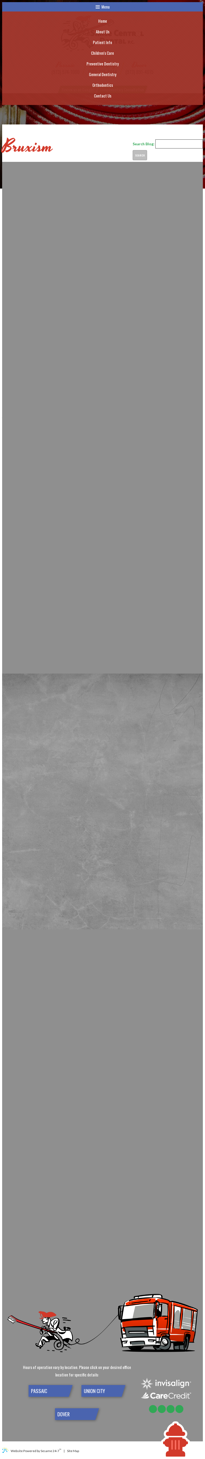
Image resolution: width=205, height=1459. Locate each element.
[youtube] (171, 1409)
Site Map (73, 1451)
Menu (105, 7)
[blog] (179, 1409)
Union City (94, 1390)
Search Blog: (144, 144)
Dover (63, 1414)
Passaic (39, 1390)
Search (140, 155)
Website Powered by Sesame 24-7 (36, 1450)
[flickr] (153, 1409)
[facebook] (162, 1409)
